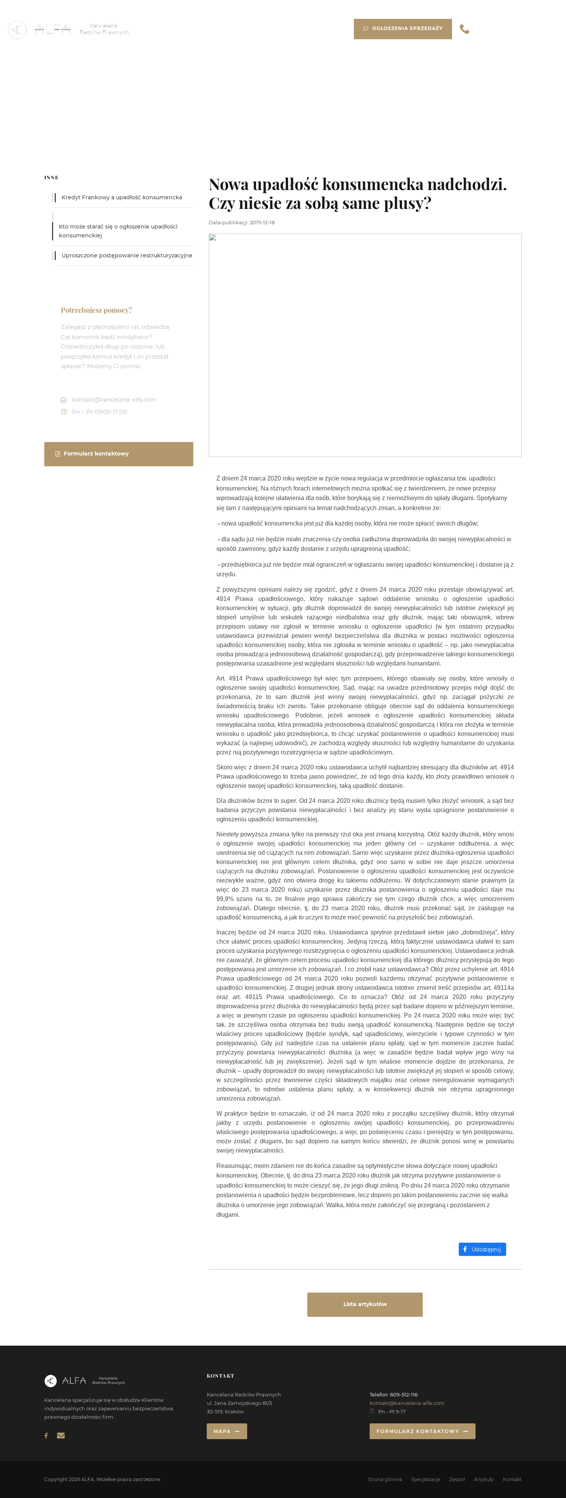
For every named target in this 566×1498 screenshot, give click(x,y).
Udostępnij (486, 1249)
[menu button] (546, 28)
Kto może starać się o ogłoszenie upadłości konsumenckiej (118, 231)
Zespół (457, 1479)
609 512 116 (502, 29)
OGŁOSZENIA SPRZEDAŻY (407, 28)
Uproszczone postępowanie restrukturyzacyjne (127, 255)
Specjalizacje (425, 1479)
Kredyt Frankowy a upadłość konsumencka (122, 197)
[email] (61, 1435)
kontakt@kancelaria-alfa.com (407, 1403)
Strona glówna (385, 1479)
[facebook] (46, 1436)
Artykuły (484, 1479)
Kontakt (512, 1479)
